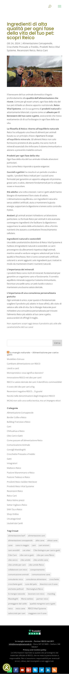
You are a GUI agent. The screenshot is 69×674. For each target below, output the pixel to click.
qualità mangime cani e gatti (42, 603)
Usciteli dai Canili (15, 523)
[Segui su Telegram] (41, 670)
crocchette (54, 579)
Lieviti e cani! (13, 368)
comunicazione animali (18, 574)
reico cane (20, 608)
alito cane (40, 540)
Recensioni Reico (26, 50)
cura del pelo (31, 584)
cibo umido (25, 560)
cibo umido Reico (36, 564)
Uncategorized (14, 518)
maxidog (51, 593)
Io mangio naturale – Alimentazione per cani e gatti (32, 353)
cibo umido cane (40, 560)
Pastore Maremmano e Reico (20, 472)
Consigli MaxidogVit (16, 449)
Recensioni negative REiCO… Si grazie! (24, 391)
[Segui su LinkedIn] (48, 670)
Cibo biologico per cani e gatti (47, 550)
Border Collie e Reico (16, 417)
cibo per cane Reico (45, 555)
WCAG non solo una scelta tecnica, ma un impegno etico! (34, 400)
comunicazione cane (41, 574)
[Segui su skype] (35, 670)
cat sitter (26, 550)
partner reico (42, 598)
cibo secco (12, 560)
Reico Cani (42, 50)
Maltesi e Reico (14, 467)
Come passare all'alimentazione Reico (25, 440)
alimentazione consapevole (20, 540)
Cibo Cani (12, 555)
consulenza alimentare (36, 579)
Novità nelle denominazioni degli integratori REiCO (31, 395)
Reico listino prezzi (15, 500)
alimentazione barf (16, 535)
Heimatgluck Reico (34, 589)
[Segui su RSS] (54, 670)
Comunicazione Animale (18, 444)
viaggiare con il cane (37, 613)
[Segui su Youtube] (22, 670)
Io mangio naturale (16, 593)
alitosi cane (52, 540)
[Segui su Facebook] (15, 670)
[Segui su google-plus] (28, 670)
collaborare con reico (17, 569)
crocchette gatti (15, 584)
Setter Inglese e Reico (17, 504)
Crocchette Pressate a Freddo (22, 46)
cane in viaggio (22, 545)
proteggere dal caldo (17, 603)
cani (34, 545)
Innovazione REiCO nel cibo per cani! (24, 377)
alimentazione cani (36, 535)
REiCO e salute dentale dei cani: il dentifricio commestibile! (34, 382)
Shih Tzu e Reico (14, 509)
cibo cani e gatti (27, 555)
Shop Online (13, 514)
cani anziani (44, 545)
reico (10, 608)
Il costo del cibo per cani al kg (20, 386)
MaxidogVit (13, 598)
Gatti (9, 458)
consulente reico (15, 579)
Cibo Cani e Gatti (15, 435)
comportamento (37, 569)
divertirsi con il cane (49, 584)
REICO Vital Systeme (37, 608)
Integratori (12, 463)
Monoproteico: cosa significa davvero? (25, 372)
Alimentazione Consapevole (37, 43)
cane (10, 545)
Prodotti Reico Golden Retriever (22, 481)
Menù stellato (27, 598)
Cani (9, 426)
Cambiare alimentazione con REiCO (23, 363)
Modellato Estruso (15, 359)
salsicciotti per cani (16, 613)
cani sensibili (14, 550)
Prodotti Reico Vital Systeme (20, 486)
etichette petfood (15, 589)
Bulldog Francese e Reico (18, 421)
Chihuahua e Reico (16, 431)
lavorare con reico (36, 593)
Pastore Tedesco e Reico (18, 477)
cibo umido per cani (17, 564)
